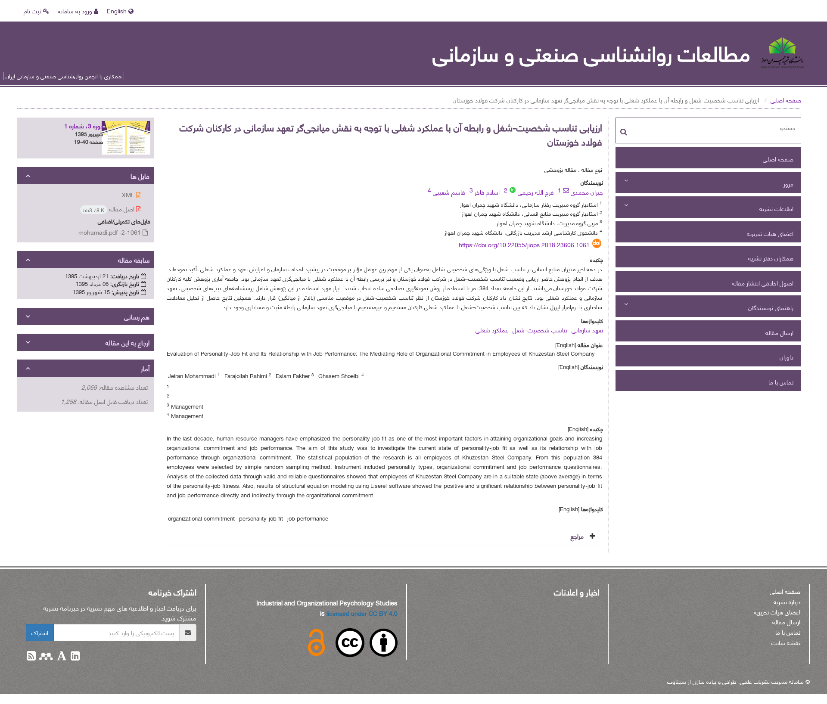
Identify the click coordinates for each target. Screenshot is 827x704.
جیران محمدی (587, 191)
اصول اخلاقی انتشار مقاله (762, 282)
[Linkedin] (74, 657)
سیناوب (676, 681)
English (117, 10)
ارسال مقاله (779, 332)
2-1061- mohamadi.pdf (110, 231)
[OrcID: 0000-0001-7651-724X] (512, 190)
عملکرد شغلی (492, 329)
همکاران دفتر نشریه (770, 257)
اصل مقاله (109, 209)
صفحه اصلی (786, 99)
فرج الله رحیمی (535, 191)
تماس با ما (780, 381)
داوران (786, 356)
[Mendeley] (45, 657)
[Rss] (31, 657)
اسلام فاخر (487, 191)
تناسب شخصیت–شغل (540, 329)
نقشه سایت (785, 642)
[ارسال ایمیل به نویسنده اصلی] (566, 190)
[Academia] (61, 657)
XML (129, 194)
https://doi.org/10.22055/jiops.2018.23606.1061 (524, 244)
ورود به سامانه (76, 10)
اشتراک (39, 632)
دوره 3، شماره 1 (83, 125)
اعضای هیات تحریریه (770, 233)
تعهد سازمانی (587, 329)
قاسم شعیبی (449, 191)
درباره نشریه (787, 601)
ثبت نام (33, 10)
